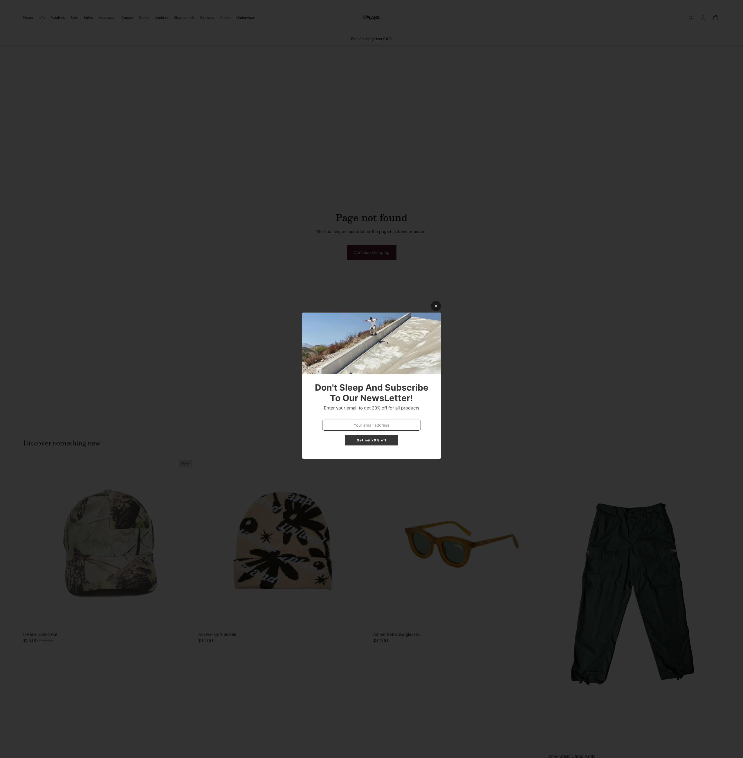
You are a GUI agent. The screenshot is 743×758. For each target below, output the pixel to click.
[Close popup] (436, 306)
